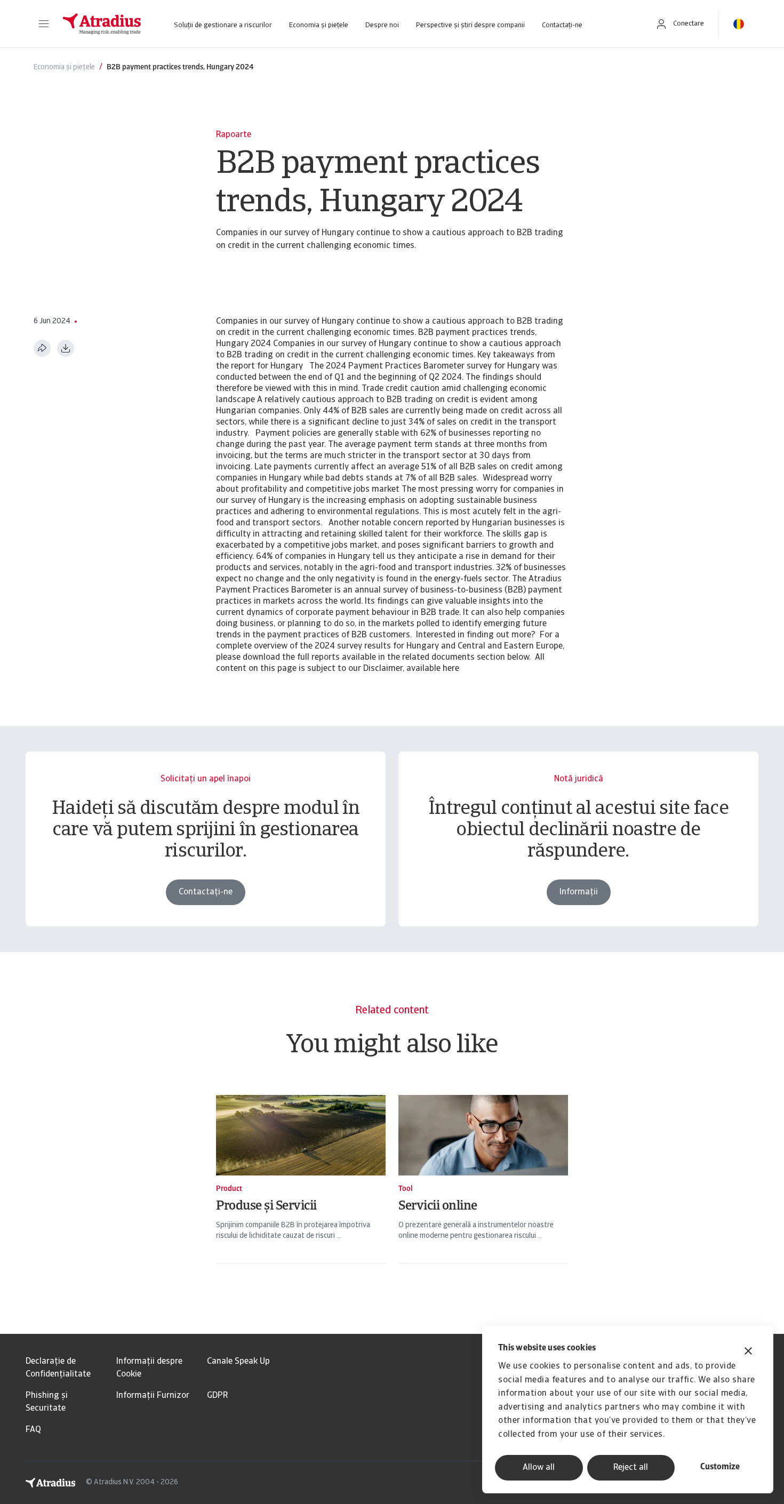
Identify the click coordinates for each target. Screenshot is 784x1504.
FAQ (33, 1430)
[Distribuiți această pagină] (42, 348)
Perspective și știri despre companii (470, 25)
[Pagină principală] (102, 24)
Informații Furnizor (152, 1395)
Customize (720, 1467)
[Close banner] (748, 1352)
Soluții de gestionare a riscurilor (223, 25)
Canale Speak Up (238, 1361)
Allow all (539, 1467)
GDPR (217, 1395)
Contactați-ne (562, 25)
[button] (44, 24)
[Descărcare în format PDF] (65, 348)
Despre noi (382, 25)
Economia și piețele (318, 25)
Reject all (630, 1467)
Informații (578, 892)
